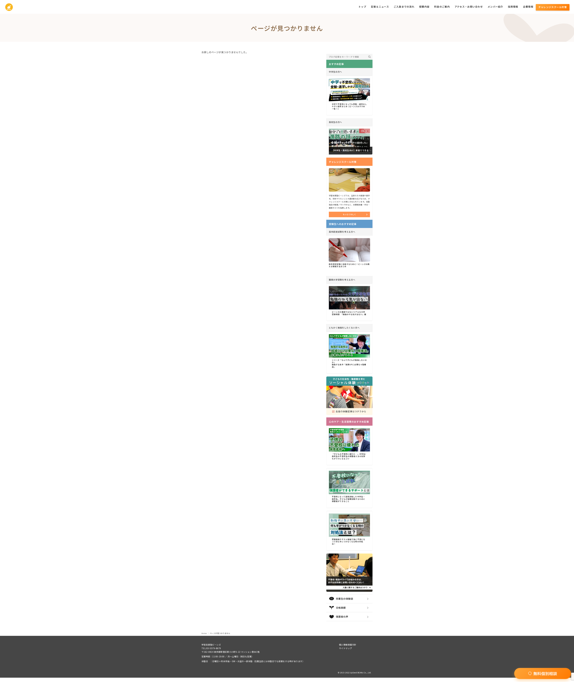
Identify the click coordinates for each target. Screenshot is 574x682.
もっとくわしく (349, 214)
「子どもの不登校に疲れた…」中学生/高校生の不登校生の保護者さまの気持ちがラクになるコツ (349, 456)
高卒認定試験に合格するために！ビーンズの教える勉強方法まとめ (349, 265)
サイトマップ (345, 648)
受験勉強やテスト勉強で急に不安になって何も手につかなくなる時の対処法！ (348, 541)
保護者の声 (342, 616)
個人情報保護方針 (347, 644)
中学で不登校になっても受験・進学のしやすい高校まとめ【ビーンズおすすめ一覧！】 (349, 106)
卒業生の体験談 (344, 598)
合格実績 (341, 607)
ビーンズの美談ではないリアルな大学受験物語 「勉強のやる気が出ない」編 (349, 313)
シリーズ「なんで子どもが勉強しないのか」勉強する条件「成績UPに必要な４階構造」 (349, 363)
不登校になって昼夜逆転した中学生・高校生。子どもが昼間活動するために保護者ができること (348, 498)
